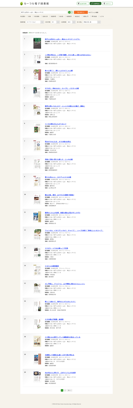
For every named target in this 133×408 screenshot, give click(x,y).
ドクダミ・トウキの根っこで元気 (56, 248)
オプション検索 (94, 12)
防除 (29, 16)
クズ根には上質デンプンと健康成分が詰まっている (62, 337)
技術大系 (45, 16)
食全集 (61, 16)
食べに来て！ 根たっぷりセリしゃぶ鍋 (59, 70)
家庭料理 (53, 16)
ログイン (108, 3)
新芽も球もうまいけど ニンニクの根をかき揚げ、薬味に (65, 106)
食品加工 (77, 16)
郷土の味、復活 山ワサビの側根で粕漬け (59, 195)
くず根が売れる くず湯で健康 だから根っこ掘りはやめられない (68, 55)
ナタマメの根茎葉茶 (52, 266)
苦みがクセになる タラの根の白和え (58, 141)
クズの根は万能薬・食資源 (54, 319)
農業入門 (85, 16)
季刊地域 (94, 16)
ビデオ (102, 16)
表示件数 (48, 22)
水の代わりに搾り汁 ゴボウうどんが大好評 (60, 373)
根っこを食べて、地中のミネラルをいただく (60, 301)
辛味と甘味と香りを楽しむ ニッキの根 (59, 159)
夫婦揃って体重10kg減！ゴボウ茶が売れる (59, 355)
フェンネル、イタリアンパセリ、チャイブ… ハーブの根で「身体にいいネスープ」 (74, 230)
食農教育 (69, 16)
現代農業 (36, 16)
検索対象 (23, 22)
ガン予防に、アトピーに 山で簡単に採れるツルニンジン (65, 284)
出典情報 (63, 22)
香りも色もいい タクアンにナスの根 (58, 177)
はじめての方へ (83, 3)
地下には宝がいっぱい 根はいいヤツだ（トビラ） (62, 39)
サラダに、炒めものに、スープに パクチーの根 (62, 88)
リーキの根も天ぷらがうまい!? (55, 124)
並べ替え (79, 22)
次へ (69, 390)
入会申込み (96, 3)
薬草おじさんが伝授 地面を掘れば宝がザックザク (62, 213)
